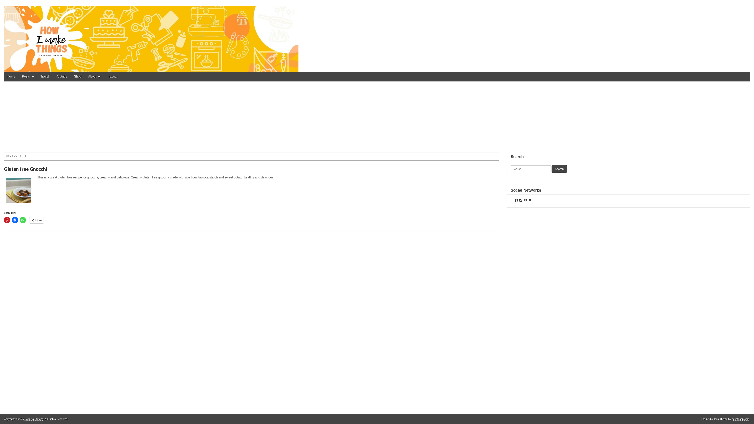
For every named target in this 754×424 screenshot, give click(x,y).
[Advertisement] (377, 116)
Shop (77, 76)
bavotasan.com (740, 419)
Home (11, 76)
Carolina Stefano (34, 419)
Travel (44, 76)
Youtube (61, 76)
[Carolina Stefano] (377, 36)
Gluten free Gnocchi (25, 169)
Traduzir (112, 76)
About (92, 76)
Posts (26, 76)
